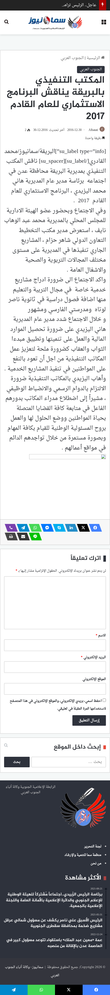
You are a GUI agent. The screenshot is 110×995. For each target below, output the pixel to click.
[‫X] (82, 528)
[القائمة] (103, 24)
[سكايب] (58, 528)
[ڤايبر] (10, 528)
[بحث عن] (6, 24)
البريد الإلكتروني (93, 657)
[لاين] (34, 536)
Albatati (93, 130)
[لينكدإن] (70, 528)
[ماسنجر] (46, 528)
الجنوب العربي (72, 58)
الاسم (101, 635)
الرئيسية (94, 58)
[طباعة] (10, 536)
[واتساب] (34, 528)
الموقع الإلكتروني (94, 679)
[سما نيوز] (55, 22)
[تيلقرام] (22, 528)
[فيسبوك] (94, 528)
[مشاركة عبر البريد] (22, 536)
